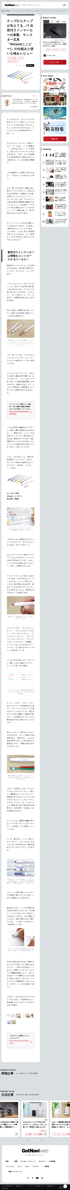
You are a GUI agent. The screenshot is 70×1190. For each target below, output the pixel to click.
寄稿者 (47, 1166)
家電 (17, 1120)
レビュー (46, 21)
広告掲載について (51, 1185)
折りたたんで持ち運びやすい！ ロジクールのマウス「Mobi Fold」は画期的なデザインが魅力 (54, 44)
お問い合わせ (5, 1188)
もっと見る (34, 106)
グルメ (27, 1166)
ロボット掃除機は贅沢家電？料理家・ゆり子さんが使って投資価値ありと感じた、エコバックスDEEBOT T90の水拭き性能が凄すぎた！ (35, 1124)
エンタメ (36, 1166)
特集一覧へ (54, 139)
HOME (2, 10)
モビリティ (42, 1161)
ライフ (20, 1166)
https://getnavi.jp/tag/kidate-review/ (19, 1042)
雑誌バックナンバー (15, 1171)
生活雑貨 (7, 10)
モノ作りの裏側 (57, 21)
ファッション (10, 1166)
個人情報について (20, 1185)
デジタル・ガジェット (60, 40)
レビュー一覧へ (55, 62)
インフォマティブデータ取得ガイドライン (35, 1185)
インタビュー (51, 21)
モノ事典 (63, 21)
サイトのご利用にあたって (8, 1185)
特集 (7, 1161)
